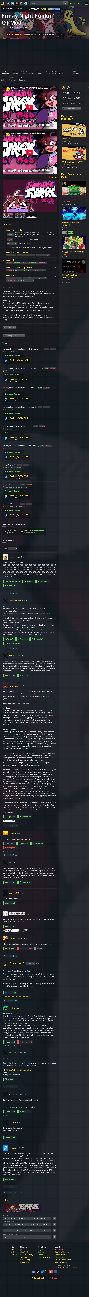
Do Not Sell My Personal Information (66, 1267)
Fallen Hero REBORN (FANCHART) (70, 223)
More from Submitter (67, 117)
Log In (72, 3)
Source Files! (12, 531)
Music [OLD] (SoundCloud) (34, 531)
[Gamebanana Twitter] (46, 1271)
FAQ (12, 1252)
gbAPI (22, 1249)
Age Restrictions (61, 1262)
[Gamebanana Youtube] (51, 1271)
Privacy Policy (60, 1254)
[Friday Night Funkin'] (8, 3)
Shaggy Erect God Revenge (73, 251)
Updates (6, 224)
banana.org (25, 1260)
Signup (80, 3)
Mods (28, 34)
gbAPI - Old (24, 1252)
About (13, 1249)
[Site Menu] (86, 3)
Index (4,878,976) (45, 1257)
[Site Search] (65, 3)
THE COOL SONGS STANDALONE (69, 276)
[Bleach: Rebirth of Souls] (17, 3)
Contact (14, 1254)
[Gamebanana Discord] (33, 1271)
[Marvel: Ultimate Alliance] (21, 3)
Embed (5, 1200)
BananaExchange (27, 1254)
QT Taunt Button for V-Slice (73, 162)
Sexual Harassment (63, 1260)
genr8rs (23, 1257)
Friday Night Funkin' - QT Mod (54, 34)
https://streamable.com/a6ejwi (19, 1070)
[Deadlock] (26, 3)
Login (40, 1249)
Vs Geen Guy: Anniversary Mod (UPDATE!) (72, 197)
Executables (38, 34)
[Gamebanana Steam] (38, 1271)
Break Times (67, 139)
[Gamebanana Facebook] (55, 1271)
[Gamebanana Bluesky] (42, 1271)
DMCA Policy (60, 1257)
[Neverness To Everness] (13, 3)
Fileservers (24, 1262)
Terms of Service (62, 1252)
